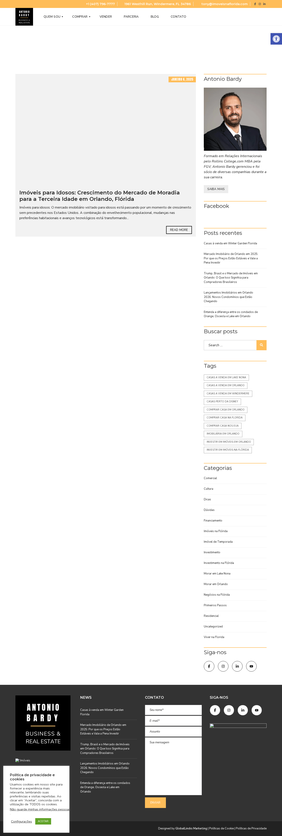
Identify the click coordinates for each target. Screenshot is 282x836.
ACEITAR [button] (43, 821)
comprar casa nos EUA (223, 425)
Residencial (211, 616)
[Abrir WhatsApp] (271, 825)
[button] (276, 39)
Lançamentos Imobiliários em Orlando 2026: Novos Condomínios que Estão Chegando (228, 297)
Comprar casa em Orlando (226, 409)
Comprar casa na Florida (225, 417)
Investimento (212, 552)
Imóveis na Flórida (216, 531)
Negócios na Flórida (217, 595)
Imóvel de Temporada (218, 542)
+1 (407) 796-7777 (100, 4)
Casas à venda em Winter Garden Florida (230, 243)
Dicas (207, 499)
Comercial (210, 478)
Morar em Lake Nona (217, 574)
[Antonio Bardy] (235, 119)
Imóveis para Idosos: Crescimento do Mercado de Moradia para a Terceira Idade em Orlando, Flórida (99, 195)
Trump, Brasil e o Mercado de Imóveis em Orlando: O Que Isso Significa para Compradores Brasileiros (231, 277)
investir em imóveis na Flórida (228, 450)
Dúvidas (209, 510)
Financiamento (213, 521)
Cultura (208, 489)
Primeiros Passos (215, 605)
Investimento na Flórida (219, 563)
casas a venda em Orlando (226, 385)
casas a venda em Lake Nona (226, 377)
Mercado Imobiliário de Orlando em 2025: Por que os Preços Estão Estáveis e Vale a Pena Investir (231, 258)
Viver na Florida (214, 637)
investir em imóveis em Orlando (229, 442)
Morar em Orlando (216, 584)
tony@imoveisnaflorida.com (224, 4)
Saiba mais (216, 189)
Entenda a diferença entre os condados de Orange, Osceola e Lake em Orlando (231, 314)
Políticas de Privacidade (251, 828)
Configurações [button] (21, 821)
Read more (179, 230)
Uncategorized (213, 627)
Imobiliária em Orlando (223, 433)
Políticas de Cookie (221, 828)
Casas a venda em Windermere (228, 393)
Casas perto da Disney (222, 401)
